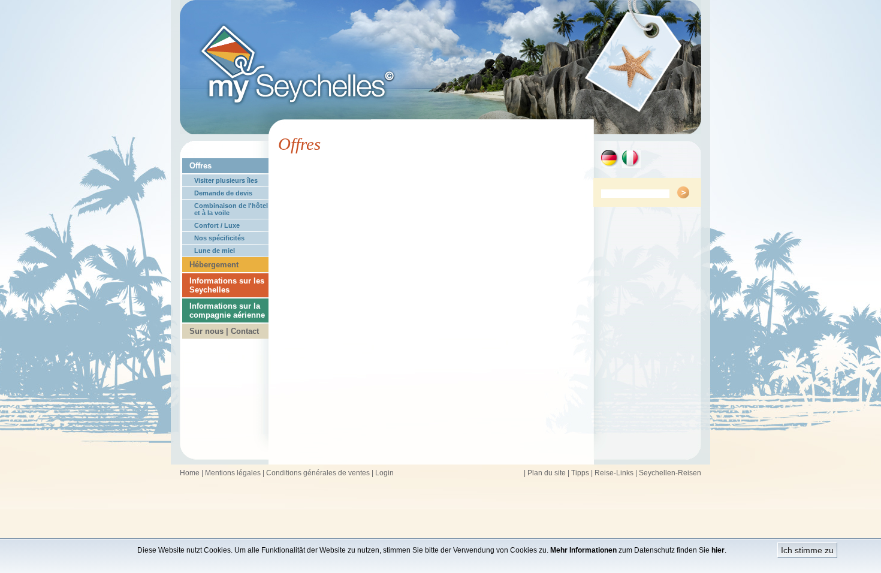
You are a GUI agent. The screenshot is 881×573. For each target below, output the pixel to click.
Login (384, 473)
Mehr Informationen (583, 550)
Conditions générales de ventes (318, 473)
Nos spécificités (219, 238)
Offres (200, 165)
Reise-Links (614, 473)
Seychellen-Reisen (670, 473)
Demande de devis (223, 193)
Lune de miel (214, 250)
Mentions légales (233, 473)
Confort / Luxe (217, 225)
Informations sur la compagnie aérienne (227, 310)
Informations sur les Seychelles (226, 285)
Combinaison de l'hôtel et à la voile (231, 209)
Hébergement (214, 264)
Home (190, 473)
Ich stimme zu (807, 550)
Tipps (580, 473)
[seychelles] (440, 131)
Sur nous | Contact (224, 331)
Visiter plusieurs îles (226, 180)
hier (718, 550)
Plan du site (546, 473)
